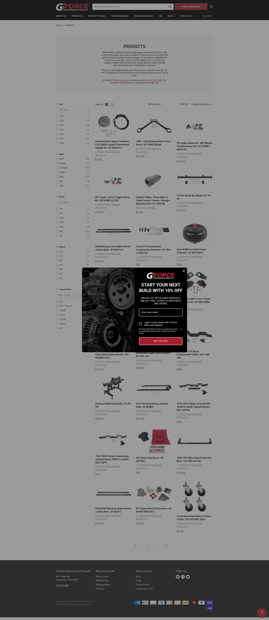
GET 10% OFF (160, 341)
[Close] (183, 271)
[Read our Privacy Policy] (181, 329)
